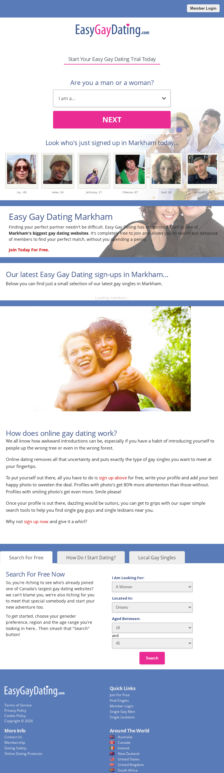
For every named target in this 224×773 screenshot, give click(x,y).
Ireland (123, 748)
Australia (125, 736)
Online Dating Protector (23, 753)
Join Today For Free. (29, 250)
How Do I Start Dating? (91, 557)
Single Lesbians (122, 717)
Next (111, 119)
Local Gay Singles (157, 557)
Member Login (203, 8)
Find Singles (119, 700)
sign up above (113, 477)
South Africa (128, 770)
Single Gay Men (122, 711)
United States (129, 759)
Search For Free (26, 557)
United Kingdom (131, 764)
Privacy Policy (15, 710)
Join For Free (120, 694)
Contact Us (13, 736)
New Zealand (128, 753)
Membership (14, 742)
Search (152, 658)
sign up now (36, 521)
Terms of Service (18, 705)
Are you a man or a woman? (112, 82)
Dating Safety (15, 748)
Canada (124, 742)
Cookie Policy (15, 715)
